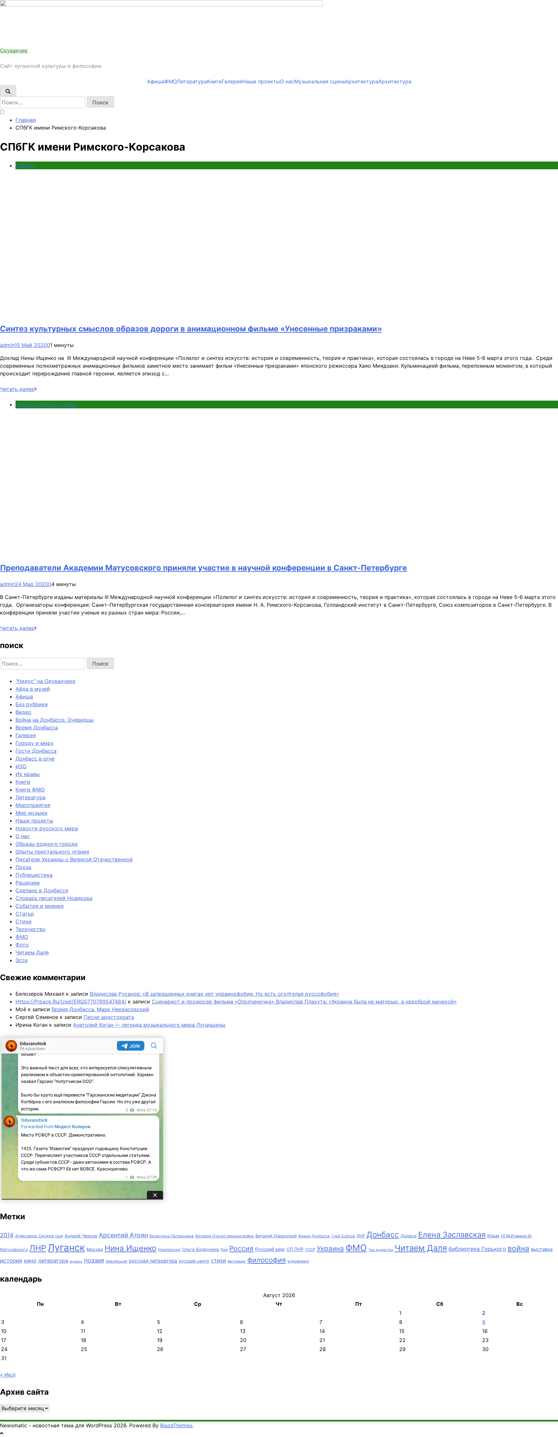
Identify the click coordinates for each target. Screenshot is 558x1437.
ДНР (360, 1235)
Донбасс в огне (35, 758)
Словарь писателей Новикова (54, 898)
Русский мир (270, 1249)
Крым (493, 1235)
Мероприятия (33, 805)
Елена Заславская (452, 1234)
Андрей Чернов (81, 1235)
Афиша (155, 81)
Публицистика (34, 875)
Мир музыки (31, 813)
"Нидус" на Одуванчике (45, 681)
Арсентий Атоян (123, 1235)
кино (30, 1260)
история (11, 1260)
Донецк (408, 1235)
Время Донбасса (37, 727)
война (518, 1248)
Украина (330, 1248)
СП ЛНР (295, 1249)
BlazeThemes (176, 1425)
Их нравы (28, 774)
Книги (214, 81)
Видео (23, 712)
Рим (224, 1249)
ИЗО (21, 766)
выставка (542, 1249)
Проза (23, 867)
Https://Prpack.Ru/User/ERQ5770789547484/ (71, 1001)
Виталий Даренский (276, 1235)
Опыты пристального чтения (52, 851)
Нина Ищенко (130, 1248)
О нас (287, 81)
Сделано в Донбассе (42, 890)
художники (298, 1261)
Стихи (24, 921)
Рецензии (28, 882)
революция (116, 1261)
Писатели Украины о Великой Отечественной (74, 859)
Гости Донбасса (36, 751)
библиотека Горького (477, 1248)
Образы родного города (47, 844)
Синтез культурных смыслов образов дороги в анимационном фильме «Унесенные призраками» (191, 328)
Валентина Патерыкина (172, 1236)
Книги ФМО (30, 789)
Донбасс (383, 1234)
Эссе (22, 960)
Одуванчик (14, 50)
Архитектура (361, 81)
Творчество (31, 929)
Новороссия (169, 1249)
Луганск (66, 1247)
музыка (76, 1261)
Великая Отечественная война (224, 1235)
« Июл (8, 1374)
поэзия (94, 1260)
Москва (95, 1249)
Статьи (25, 165)
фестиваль (237, 1261)
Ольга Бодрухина (200, 1249)
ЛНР (37, 1248)
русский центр (194, 1261)
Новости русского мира (47, 404)
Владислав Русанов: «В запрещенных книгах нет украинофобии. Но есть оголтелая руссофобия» (214, 994)
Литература (192, 81)
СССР (310, 1249)
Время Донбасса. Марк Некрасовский (100, 1009)
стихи (218, 1260)
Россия (241, 1248)
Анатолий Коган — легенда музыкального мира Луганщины (149, 1025)
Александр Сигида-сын (39, 1235)
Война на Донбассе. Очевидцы (55, 720)
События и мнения (40, 906)
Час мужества (380, 1250)
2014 (7, 1235)
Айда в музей (33, 689)
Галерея (232, 81)
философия (266, 1260)
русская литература (153, 1261)
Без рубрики (32, 704)
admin (7, 345)
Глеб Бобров (343, 1236)
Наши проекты (261, 81)
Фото (22, 944)
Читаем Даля (32, 952)
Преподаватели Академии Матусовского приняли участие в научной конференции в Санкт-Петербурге (203, 567)
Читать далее (17, 389)
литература (53, 1260)
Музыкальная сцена (319, 81)
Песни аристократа (109, 1017)
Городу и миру (35, 743)
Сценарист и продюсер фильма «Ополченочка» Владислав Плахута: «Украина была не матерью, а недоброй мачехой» (304, 1001)
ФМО (170, 81)
